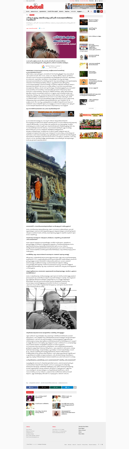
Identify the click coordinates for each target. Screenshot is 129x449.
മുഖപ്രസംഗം (34, 11)
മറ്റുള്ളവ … (80, 11)
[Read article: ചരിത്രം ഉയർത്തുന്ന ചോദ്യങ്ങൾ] (84, 102)
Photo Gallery (81, 433)
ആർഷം (67, 11)
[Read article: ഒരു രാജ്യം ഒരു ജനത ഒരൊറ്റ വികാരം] (30, 413)
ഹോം (27, 11)
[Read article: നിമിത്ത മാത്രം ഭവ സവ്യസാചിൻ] (56, 398)
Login (97, 0)
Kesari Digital (72, 0)
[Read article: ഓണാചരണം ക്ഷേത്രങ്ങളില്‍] (84, 74)
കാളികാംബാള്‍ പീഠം (63, 382)
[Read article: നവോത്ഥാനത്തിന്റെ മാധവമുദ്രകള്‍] (84, 58)
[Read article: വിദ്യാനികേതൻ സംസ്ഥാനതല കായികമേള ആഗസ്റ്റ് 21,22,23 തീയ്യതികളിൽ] (84, 82)
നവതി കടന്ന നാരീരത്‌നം (42, 403)
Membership (91, 0)
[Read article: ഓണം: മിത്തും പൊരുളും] (84, 38)
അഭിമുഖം (32, 14)
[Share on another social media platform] (75, 387)
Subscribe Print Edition (84, 0)
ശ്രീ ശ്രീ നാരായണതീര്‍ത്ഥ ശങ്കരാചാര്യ (49, 382)
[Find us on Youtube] (101, 11)
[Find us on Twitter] (98, 11)
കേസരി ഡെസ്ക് (33, 28)
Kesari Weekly (29, 444)
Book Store (77, 0)
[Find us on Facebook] (95, 11)
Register (101, 0)
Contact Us (79, 444)
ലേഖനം (61, 11)
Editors (80, 432)
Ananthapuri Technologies (42, 444)
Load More (91, 108)
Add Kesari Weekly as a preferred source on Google (53, 67)
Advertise (69, 444)
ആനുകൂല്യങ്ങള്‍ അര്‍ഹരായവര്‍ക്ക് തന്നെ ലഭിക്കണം (68, 413)
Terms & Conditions (92, 444)
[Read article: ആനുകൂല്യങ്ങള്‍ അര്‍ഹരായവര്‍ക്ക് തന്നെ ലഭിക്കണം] (56, 413)
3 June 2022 (42, 28)
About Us (74, 444)
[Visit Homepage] (35, 6)
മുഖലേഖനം (43, 11)
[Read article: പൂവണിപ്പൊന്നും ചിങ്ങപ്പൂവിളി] (84, 30)
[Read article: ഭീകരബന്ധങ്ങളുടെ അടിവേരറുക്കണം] (84, 22)
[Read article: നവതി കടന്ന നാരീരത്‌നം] (30, 406)
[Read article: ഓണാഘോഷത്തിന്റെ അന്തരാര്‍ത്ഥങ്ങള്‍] (84, 66)
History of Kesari (82, 430)
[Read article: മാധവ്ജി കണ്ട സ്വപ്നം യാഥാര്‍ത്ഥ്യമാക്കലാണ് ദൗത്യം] (56, 406)
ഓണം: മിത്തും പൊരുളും (95, 36)
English (73, 11)
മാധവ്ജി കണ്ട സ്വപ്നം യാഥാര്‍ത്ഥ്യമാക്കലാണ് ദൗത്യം (67, 405)
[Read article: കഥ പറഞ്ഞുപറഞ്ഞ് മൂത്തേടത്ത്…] (30, 398)
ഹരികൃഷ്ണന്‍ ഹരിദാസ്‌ (34, 382)
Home (27, 14)
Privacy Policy (85, 444)
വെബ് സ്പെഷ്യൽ (53, 11)
